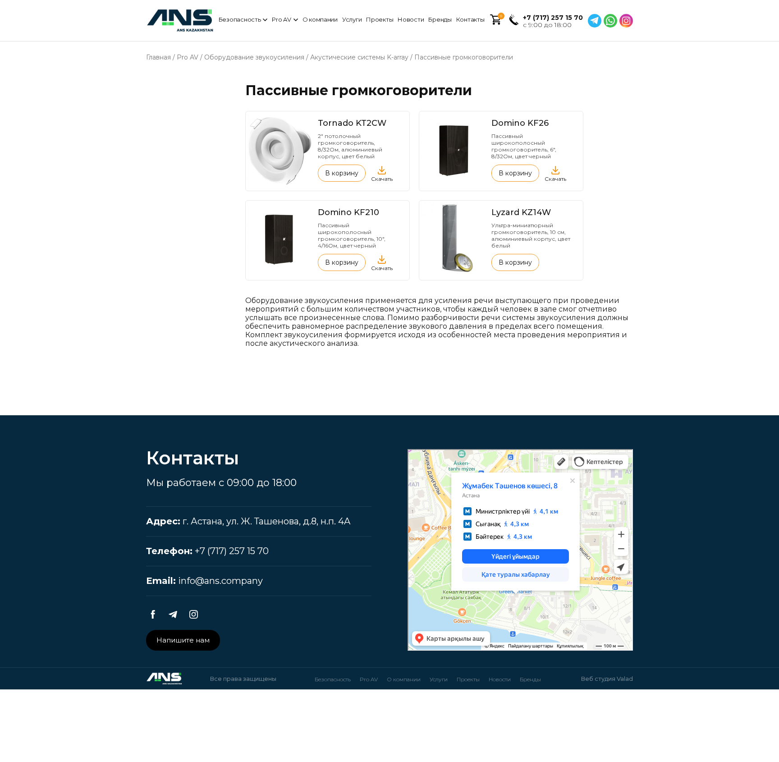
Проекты (379, 19)
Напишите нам (183, 640)
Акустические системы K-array (359, 57)
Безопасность (240, 19)
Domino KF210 (348, 212)
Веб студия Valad (607, 678)
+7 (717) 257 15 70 (553, 18)
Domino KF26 (520, 123)
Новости (411, 19)
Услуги (352, 19)
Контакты (470, 19)
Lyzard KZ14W (521, 212)
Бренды (439, 19)
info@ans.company (220, 580)
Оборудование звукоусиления (254, 57)
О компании (320, 19)
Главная (158, 57)
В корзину (341, 173)
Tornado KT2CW (352, 123)
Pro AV (281, 19)
